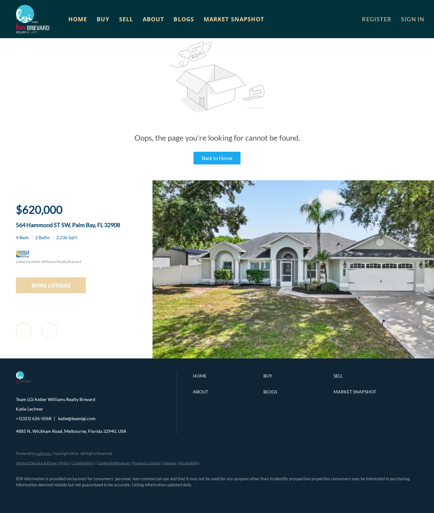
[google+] (115, 495)
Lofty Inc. (44, 453)
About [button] (153, 19)
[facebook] (23, 495)
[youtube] (97, 495)
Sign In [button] (412, 19)
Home (77, 19)
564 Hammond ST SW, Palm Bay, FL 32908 (68, 224)
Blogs (183, 19)
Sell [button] (126, 19)
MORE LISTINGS (51, 285)
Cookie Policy (83, 463)
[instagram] (78, 495)
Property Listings (146, 463)
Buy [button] (103, 19)
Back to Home (217, 158)
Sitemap (169, 463)
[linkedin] (42, 495)
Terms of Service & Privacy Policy (43, 463)
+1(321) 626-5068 (33, 418)
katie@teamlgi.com (77, 418)
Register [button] (376, 19)
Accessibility (189, 463)
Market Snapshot (234, 19)
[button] (32, 19)
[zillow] (60, 495)
